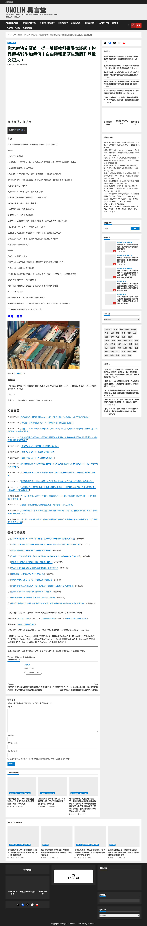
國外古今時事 (90, 23)
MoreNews (81, 923)
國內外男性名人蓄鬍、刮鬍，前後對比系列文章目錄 (31, 580)
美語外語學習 (83, 793)
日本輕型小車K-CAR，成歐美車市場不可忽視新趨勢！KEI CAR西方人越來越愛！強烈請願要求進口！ (121, 98)
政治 (106, 344)
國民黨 (130, 336)
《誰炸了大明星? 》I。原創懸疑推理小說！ (37, 458)
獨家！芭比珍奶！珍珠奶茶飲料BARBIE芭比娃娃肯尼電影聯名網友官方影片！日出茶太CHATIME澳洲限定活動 (110, 272)
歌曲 (136, 344)
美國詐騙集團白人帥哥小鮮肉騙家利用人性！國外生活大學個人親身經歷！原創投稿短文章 (21, 801)
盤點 (125, 348)
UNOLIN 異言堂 (26, 9)
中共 (121, 329)
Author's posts (33, 672)
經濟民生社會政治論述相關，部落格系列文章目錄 (31, 550)
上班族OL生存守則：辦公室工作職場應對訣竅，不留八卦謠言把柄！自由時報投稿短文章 (51, 801)
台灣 (112, 336)
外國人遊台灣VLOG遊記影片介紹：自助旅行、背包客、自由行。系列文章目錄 (42, 586)
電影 (123, 355)
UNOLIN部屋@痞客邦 (26, 624)
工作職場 (42, 793)
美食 (123, 351)
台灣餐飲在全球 (121, 242)
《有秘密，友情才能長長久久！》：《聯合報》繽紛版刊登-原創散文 (46, 423)
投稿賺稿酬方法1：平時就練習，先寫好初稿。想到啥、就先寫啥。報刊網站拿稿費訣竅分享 (57, 481)
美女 (117, 351)
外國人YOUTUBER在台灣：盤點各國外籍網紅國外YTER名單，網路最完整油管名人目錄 (45, 556)
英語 (106, 355)
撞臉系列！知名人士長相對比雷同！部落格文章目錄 (31, 562)
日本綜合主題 (19, 845)
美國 (112, 351)
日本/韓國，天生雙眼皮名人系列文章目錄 (27, 574)
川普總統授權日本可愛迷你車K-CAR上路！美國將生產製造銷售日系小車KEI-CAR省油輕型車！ (121, 57)
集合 (117, 355)
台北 (134, 333)
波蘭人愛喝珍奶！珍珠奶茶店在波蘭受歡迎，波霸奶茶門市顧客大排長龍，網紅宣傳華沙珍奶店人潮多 (110, 285)
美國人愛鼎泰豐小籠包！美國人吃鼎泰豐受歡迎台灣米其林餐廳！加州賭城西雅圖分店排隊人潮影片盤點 (110, 298)
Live (138, 25)
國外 (123, 336)
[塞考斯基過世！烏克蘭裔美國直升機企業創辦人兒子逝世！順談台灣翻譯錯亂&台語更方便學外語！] (90, 836)
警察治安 (27, 793)
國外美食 (45, 845)
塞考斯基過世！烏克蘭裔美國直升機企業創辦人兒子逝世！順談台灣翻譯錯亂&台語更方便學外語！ (121, 73)
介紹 (112, 333)
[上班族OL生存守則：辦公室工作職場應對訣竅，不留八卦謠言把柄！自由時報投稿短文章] (52, 786)
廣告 (125, 340)
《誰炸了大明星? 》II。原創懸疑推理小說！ (37, 452)
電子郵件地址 (13, 743)
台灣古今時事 (75, 23)
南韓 (129, 333)
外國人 (107, 340)
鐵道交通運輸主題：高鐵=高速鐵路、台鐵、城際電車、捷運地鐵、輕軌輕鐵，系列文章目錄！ (48, 603)
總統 (106, 351)
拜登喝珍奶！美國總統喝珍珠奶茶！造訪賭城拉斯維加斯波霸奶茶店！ (110, 246)
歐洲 (106, 348)
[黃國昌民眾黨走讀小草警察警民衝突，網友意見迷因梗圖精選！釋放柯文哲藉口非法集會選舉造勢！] (124, 836)
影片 (130, 340)
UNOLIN (12, 65)
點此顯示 (21, 130)
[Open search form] (128, 25)
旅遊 (125, 344)
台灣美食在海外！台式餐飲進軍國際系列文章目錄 (31, 591)
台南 (106, 336)
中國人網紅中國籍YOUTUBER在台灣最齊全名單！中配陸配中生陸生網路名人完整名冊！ (121, 402)
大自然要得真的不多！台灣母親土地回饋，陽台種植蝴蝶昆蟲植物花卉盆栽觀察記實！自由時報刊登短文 (75, 687)
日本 (130, 344)
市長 (119, 340)
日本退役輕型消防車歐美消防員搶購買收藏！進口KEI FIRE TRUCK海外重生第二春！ (121, 91)
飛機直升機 (95, 845)
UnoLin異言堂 (23, 618)
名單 (117, 336)
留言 (10, 707)
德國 (136, 340)
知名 (130, 348)
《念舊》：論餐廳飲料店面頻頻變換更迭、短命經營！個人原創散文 (47, 504)
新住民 (112, 344)
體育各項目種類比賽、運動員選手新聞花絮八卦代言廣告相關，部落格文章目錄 (42, 538)
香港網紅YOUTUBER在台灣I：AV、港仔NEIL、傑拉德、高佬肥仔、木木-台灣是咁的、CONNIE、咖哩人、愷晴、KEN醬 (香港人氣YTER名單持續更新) (121, 373)
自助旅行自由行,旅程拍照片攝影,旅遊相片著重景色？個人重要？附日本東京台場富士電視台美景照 (30, 687)
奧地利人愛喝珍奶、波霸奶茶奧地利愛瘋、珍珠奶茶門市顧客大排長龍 (110, 259)
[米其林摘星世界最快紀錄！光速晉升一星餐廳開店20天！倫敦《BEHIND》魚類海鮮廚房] (56, 836)
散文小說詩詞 (11, 42)
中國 (127, 329)
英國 (134, 351)
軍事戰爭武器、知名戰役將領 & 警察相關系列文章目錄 (33, 597)
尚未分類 (129, 255)
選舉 (112, 355)
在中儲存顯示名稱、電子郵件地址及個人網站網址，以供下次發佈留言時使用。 (40, 759)
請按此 (19, 373)
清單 (119, 348)
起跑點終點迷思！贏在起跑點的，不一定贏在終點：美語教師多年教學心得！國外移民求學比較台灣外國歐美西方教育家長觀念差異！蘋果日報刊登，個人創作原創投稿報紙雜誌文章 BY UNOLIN (82, 804)
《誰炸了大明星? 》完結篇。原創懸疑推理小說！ (40, 446)
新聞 (119, 344)
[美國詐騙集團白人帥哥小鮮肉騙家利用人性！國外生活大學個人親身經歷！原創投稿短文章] (22, 786)
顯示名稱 (11, 735)
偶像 (123, 333)
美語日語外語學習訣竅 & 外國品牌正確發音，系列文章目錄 (34, 568)
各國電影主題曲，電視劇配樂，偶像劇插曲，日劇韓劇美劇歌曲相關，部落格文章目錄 (45, 544)
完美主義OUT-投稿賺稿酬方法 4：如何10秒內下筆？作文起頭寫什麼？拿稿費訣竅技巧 (55, 417)
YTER (115, 329)
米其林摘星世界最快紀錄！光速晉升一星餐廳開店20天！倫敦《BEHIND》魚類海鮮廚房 (121, 66)
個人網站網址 (12, 751)
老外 (129, 351)
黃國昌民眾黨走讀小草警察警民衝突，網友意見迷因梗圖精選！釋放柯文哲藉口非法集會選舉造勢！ (121, 82)
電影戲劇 (129, 268)
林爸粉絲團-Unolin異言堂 (76, 618)
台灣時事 (112, 845)
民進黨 (112, 348)
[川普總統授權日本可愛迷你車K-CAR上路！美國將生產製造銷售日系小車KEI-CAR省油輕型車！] (23, 836)
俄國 (117, 333)
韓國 (129, 355)
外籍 (113, 340)
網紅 (136, 348)
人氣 (106, 333)
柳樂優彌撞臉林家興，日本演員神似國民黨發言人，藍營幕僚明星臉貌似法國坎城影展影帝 (121, 383)
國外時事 (12, 793)
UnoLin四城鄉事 (48, 618)
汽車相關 (27, 845)
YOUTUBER (108, 329)
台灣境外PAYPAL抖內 (28, 892)
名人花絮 (79, 845)
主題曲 (133, 329)
